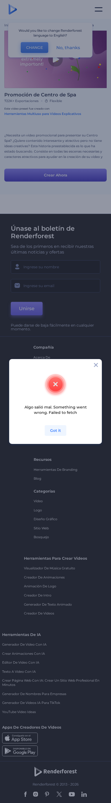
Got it (55, 430)
